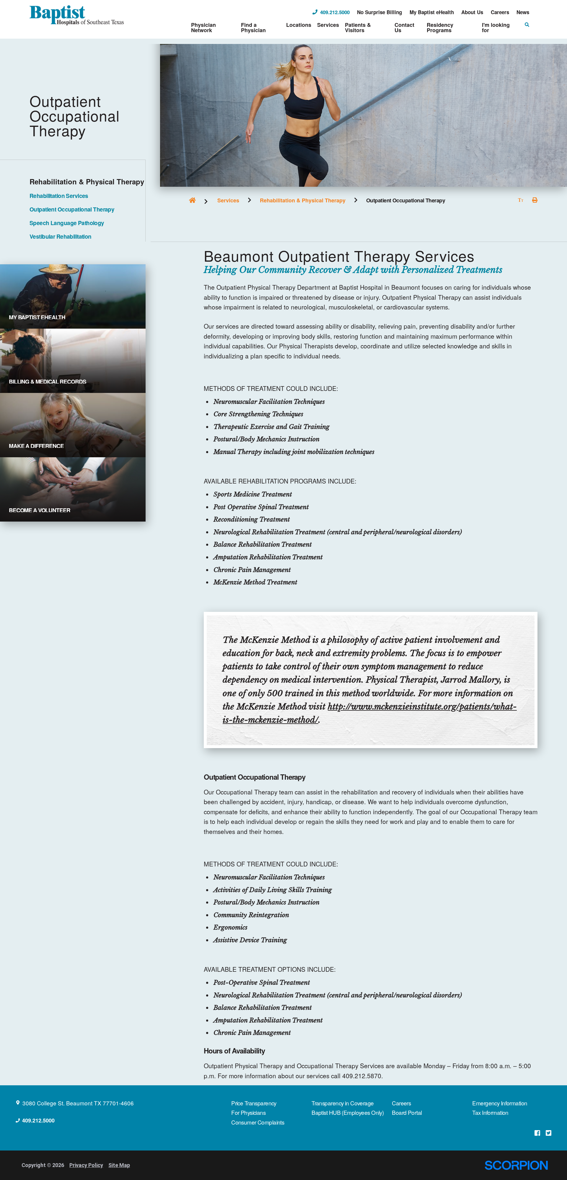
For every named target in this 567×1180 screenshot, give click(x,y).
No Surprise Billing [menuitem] (379, 12)
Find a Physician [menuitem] (253, 27)
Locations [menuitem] (298, 25)
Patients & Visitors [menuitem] (358, 27)
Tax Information (490, 1112)
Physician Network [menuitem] (203, 27)
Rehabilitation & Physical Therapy (303, 200)
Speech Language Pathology (67, 223)
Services (228, 200)
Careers (401, 1103)
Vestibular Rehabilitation (61, 236)
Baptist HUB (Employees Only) (348, 1112)
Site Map (119, 1165)
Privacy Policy (86, 1165)
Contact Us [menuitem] (404, 27)
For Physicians (248, 1112)
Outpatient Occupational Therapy (72, 209)
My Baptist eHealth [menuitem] (432, 12)
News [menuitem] (523, 12)
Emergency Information (499, 1103)
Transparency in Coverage (343, 1103)
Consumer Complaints (257, 1122)
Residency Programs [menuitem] (440, 27)
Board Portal (407, 1112)
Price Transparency (253, 1103)
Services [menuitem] (328, 25)
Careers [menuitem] (500, 12)
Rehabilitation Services (59, 196)
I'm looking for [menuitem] (496, 27)
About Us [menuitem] (472, 12)
